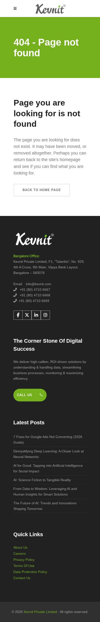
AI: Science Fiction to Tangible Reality (42, 480)
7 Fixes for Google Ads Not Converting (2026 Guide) (47, 439)
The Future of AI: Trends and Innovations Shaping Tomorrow (44, 506)
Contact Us (21, 578)
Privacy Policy (23, 560)
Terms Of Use (23, 566)
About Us (20, 547)
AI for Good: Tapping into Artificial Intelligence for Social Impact (48, 468)
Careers (19, 553)
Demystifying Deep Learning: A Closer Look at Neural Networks (48, 454)
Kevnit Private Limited (41, 612)
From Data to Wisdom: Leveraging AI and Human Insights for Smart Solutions (45, 491)
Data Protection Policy (30, 572)
